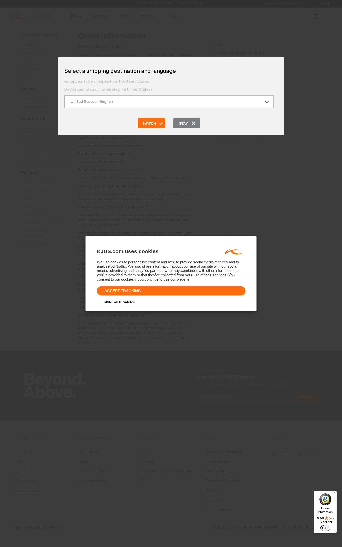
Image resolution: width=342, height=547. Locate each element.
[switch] (325, 528)
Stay (183, 123)
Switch (149, 123)
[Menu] (334, 494)
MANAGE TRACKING (119, 302)
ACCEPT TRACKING (122, 291)
